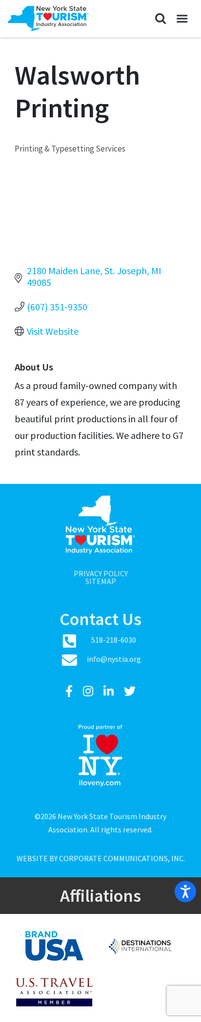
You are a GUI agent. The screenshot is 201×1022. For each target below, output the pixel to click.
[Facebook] (70, 691)
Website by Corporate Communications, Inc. (101, 858)
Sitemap (100, 581)
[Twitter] (130, 691)
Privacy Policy (101, 573)
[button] (160, 18)
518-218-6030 (113, 640)
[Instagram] (89, 691)
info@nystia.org (114, 659)
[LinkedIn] (109, 691)
